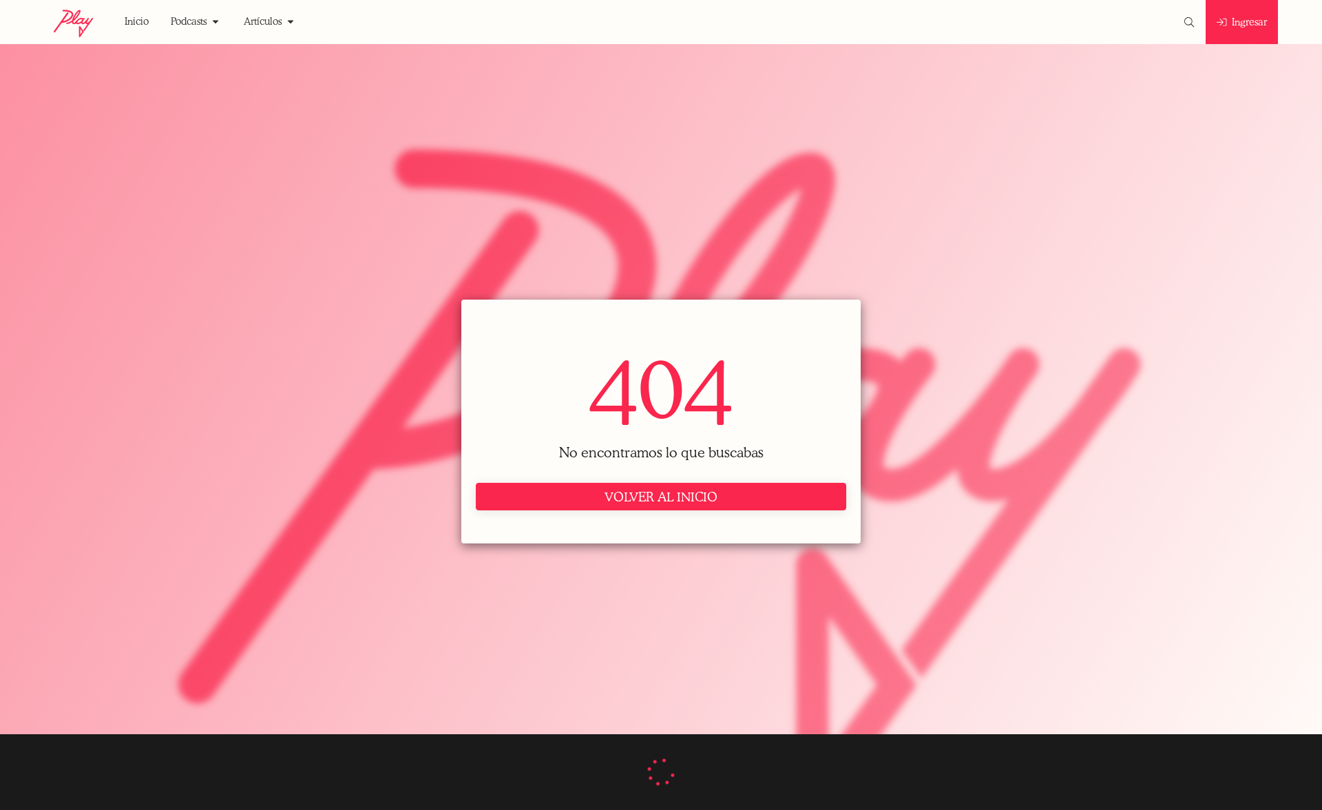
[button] (137, 22)
